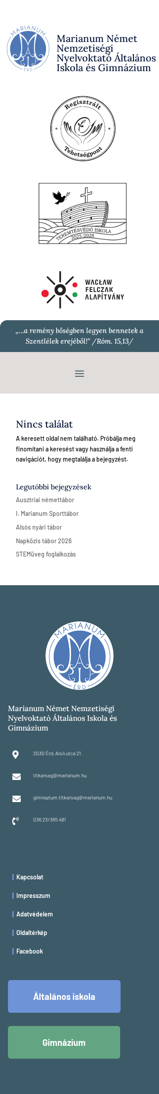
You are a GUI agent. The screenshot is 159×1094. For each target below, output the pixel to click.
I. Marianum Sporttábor (47, 513)
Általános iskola (64, 996)
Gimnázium (64, 1042)
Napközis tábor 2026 (44, 541)
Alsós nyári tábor (39, 527)
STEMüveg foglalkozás (46, 554)
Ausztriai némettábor (45, 499)
